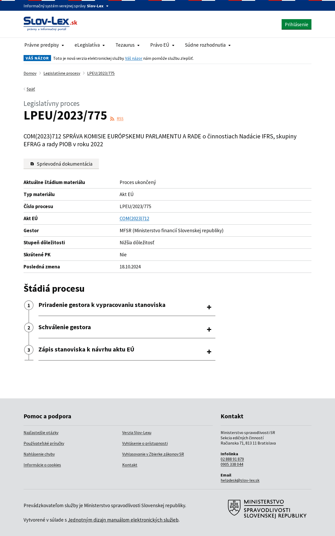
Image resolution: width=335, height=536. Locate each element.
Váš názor (133, 58)
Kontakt (129, 464)
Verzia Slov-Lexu (136, 432)
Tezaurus (125, 45)
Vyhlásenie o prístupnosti (145, 443)
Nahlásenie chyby (39, 454)
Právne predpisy (41, 45)
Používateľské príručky (44, 443)
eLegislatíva (87, 45)
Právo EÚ (159, 45)
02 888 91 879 (232, 459)
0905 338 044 (232, 464)
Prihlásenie (296, 24)
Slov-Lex (95, 5)
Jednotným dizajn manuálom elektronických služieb (123, 520)
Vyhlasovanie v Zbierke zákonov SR (153, 454)
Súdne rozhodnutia (205, 45)
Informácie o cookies (42, 464)
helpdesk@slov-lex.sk (240, 480)
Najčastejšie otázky (41, 432)
